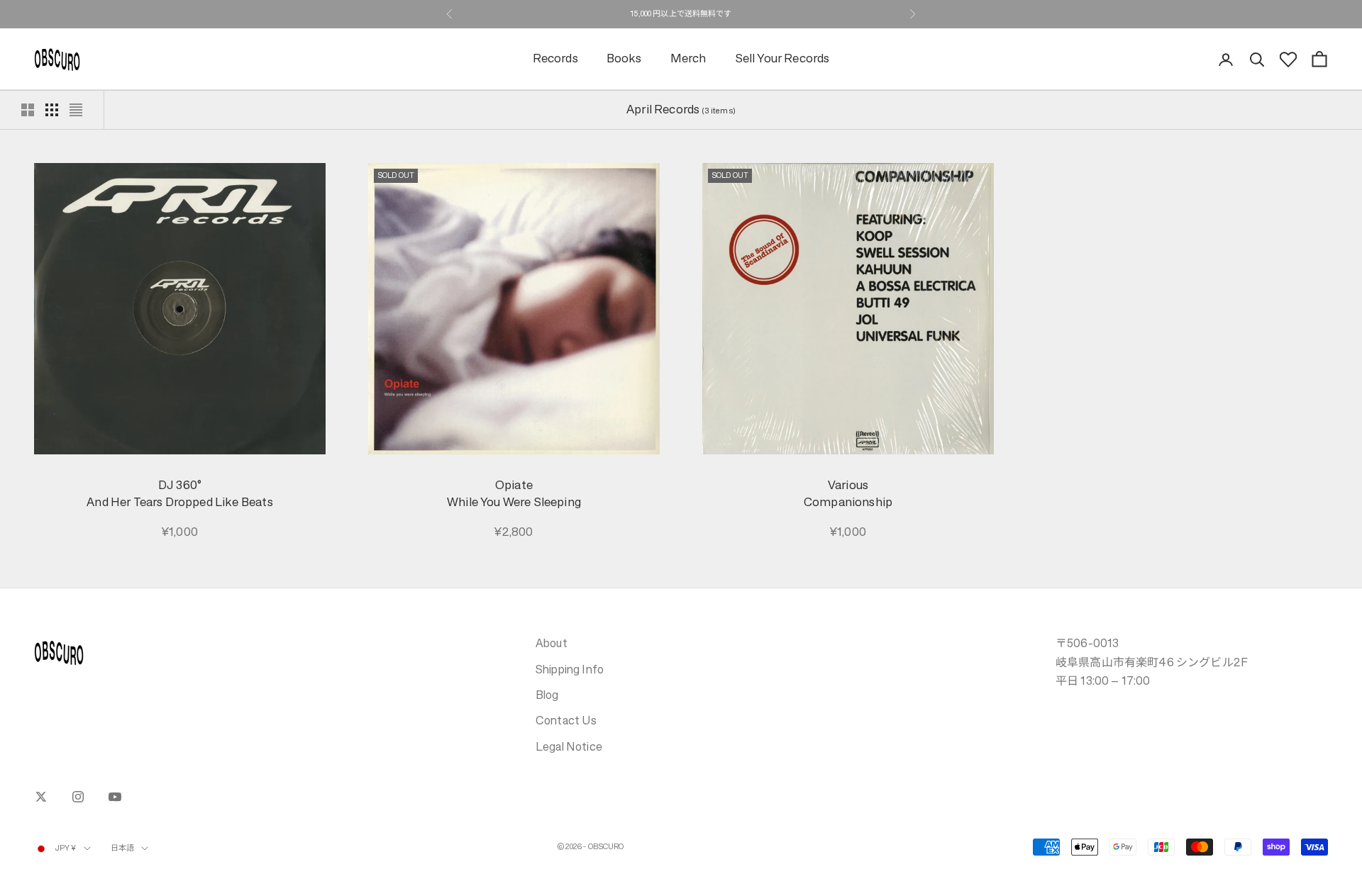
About (552, 643)
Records (555, 59)
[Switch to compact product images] (76, 110)
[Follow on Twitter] (41, 797)
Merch (688, 59)
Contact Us (566, 720)
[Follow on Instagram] (78, 797)
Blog (547, 694)
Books (624, 59)
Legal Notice (569, 746)
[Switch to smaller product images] (51, 110)
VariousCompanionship (848, 493)
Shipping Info (570, 669)
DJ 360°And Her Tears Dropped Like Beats (179, 493)
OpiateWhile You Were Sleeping (514, 493)
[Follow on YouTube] (115, 797)
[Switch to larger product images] (27, 110)
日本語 (122, 848)
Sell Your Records (782, 59)
